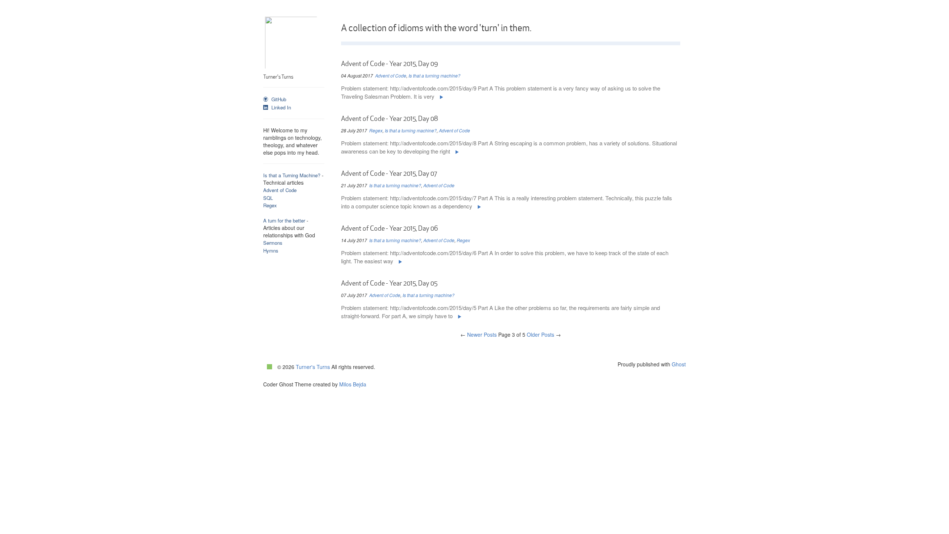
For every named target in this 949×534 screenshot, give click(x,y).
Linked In (280, 107)
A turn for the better (284, 220)
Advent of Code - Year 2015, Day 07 (389, 173)
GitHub (278, 99)
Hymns (270, 250)
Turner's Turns (313, 366)
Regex (270, 205)
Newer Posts (478, 334)
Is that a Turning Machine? (291, 175)
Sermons (272, 242)
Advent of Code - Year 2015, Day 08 (389, 119)
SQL (268, 197)
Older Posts (544, 334)
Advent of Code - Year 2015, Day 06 (389, 228)
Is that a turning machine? (434, 75)
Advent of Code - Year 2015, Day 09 (389, 64)
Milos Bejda (352, 384)
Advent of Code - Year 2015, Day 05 (389, 283)
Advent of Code (280, 190)
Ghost (679, 364)
